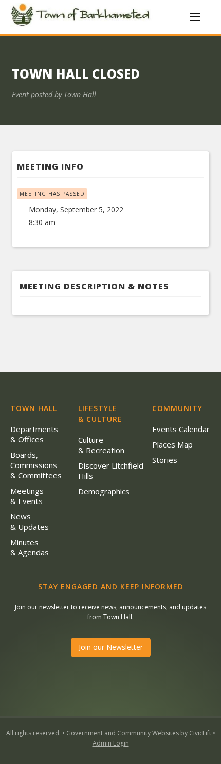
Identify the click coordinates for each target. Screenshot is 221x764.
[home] (82, 16)
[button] (195, 17)
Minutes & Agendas (29, 547)
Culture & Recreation (101, 445)
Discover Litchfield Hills (110, 470)
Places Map (172, 444)
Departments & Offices (34, 434)
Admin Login (111, 743)
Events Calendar (181, 429)
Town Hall (80, 94)
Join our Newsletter (111, 647)
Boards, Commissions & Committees (36, 465)
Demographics (104, 491)
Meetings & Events (27, 496)
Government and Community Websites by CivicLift (138, 733)
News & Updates (29, 521)
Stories (164, 460)
